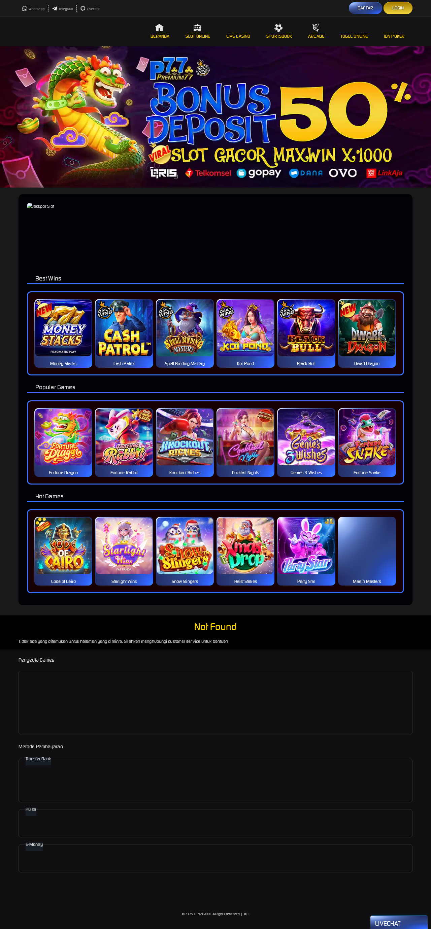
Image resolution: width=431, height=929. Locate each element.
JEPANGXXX (202, 914)
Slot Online (198, 36)
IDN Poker (394, 36)
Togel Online (354, 36)
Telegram (66, 9)
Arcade (316, 36)
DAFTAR (365, 8)
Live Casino (238, 36)
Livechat (93, 9)
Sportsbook (279, 36)
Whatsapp (37, 9)
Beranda (160, 36)
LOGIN (398, 8)
